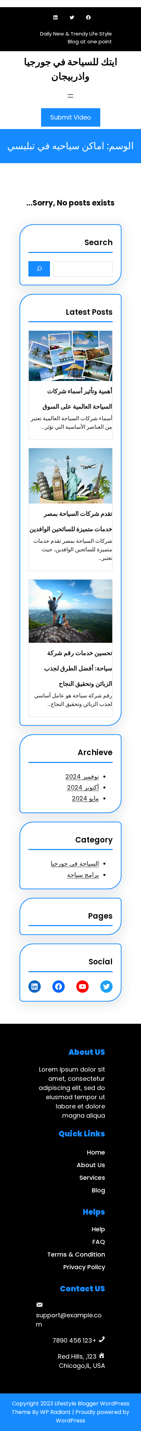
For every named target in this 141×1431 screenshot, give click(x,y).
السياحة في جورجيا (75, 863)
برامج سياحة (83, 874)
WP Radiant (55, 1412)
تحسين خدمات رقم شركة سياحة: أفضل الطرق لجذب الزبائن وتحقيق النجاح (78, 668)
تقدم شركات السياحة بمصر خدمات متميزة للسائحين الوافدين (70, 521)
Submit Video (70, 117)
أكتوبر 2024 (83, 787)
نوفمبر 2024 (82, 776)
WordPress (70, 1421)
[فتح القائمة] (70, 96)
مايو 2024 (85, 798)
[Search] (39, 269)
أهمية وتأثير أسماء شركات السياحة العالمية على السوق (77, 399)
